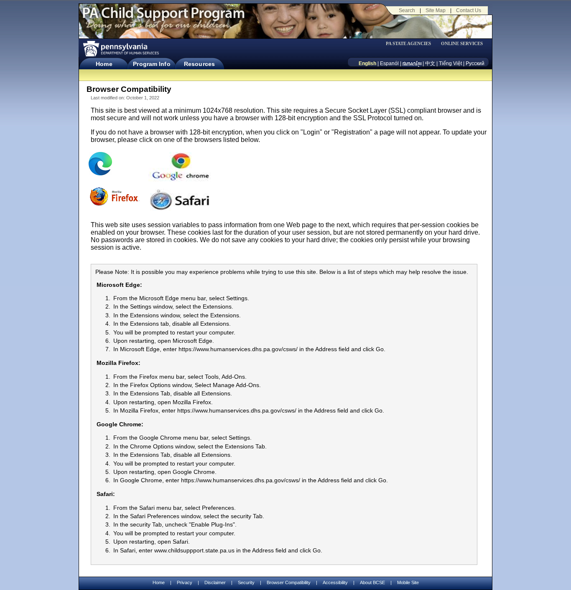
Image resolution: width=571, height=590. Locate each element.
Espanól (389, 63)
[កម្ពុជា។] (412, 63)
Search (407, 10)
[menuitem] (411, 43)
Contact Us (468, 10)
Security (246, 582)
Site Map (436, 10)
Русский (475, 63)
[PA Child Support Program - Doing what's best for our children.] (163, 17)
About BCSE (372, 582)
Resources (199, 64)
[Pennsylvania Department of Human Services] (120, 49)
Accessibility (335, 582)
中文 (430, 63)
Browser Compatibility (289, 582)
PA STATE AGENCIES (408, 43)
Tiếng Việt (450, 63)
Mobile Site (408, 582)
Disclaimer (215, 582)
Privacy (184, 582)
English (367, 63)
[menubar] (411, 43)
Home (104, 64)
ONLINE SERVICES (462, 43)
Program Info (151, 64)
